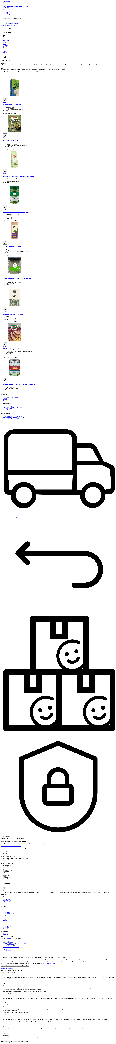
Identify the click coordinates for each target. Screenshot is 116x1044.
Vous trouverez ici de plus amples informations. (11, 846)
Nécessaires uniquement (11, 965)
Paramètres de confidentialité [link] (9, 945)
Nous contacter (9, 15)
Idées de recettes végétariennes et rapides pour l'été (14, 406)
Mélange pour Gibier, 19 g (13, 349)
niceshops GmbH (10, 938)
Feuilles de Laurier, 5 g (12, 140)
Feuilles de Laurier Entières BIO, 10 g (17, 278)
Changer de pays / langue (14, 936)
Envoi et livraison (7, 900)
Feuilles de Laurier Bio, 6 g (18, 176)
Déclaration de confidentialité (49, 963)
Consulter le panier (7, 4)
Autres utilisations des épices (9, 408)
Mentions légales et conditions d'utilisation (12, 941)
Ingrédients (5, 398)
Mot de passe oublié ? (7, 911)
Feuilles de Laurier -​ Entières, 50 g (16, 212)
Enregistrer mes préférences (6, 1041)
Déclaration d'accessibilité (8, 944)
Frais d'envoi (8, 13)
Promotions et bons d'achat (9, 902)
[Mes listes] (4, 36)
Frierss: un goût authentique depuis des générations (14, 407)
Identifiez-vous (6, 30)
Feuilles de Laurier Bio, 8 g (13, 246)
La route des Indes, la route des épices (11, 409)
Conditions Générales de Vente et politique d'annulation (15, 943)
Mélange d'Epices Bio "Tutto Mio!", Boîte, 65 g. (19, 384)
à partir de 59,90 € (15, 6)
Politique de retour (7, 901)
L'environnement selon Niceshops (10, 397)
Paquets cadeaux (6, 400)
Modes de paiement (10, 14)
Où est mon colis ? (7, 912)
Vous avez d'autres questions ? (9, 904)
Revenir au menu (6, 1)
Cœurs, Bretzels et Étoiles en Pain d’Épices (12, 416)
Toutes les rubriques (10, 17)
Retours (7, 12)
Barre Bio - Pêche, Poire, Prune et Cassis (12, 418)
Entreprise (5, 949)
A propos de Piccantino (8, 926)
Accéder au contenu (7, 2)
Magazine (5, 399)
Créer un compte (6, 34)
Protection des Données (8, 942)
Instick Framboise (7, 421)
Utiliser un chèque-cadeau (8, 913)
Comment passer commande (9, 898)
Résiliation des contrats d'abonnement (11, 947)
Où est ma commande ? (11, 11)
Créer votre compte (7, 909)
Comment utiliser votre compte (9, 896)
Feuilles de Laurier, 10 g (12, 104)
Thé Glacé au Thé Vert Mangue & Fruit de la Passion (14, 417)
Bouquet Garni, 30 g (13, 314)
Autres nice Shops (7, 950)
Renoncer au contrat (5, 952)
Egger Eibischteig (7, 419)
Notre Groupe (6, 927)
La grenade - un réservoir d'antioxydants (11, 411)
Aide (4, 9)
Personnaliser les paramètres (22, 965)
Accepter (3, 965)
